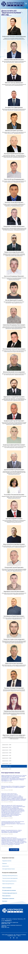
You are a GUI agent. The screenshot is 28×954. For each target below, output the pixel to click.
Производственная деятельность (10, 875)
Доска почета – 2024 (6, 747)
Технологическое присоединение (9, 878)
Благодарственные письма (8, 868)
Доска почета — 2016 (6, 768)
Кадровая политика (6, 860)
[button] (14, 849)
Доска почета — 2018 (6, 763)
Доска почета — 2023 (6, 750)
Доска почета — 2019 (6, 760)
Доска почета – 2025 (6, 744)
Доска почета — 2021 (6, 755)
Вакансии (4, 863)
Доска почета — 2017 (6, 766)
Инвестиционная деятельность (9, 881)
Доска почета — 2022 (6, 752)
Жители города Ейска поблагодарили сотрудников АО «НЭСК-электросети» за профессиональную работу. (13, 787)
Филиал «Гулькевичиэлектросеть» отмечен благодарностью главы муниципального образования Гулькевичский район (11, 831)
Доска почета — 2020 (6, 758)
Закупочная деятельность (8, 883)
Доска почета (5, 866)
